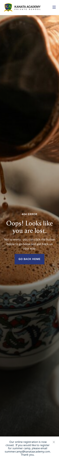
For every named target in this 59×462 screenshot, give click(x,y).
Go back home (29, 259)
